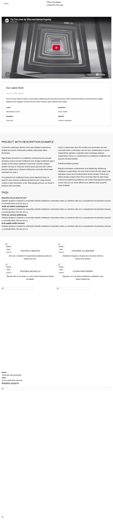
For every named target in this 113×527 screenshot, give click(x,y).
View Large (109, 389)
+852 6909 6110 (78, 518)
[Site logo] (56, 3)
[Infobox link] (30, 263)
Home (4, 11)
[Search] (110, 3)
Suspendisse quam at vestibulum (18, 504)
